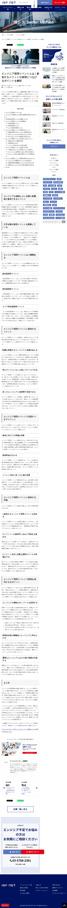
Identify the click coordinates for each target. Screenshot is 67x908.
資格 (60, 188)
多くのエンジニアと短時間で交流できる (19, 136)
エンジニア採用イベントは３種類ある (16, 121)
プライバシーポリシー (58, 893)
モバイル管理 (47, 208)
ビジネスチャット (48, 211)
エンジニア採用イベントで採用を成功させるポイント (20, 158)
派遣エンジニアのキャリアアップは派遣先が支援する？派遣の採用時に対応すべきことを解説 (58, 78)
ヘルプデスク (57, 198)
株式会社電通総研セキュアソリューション (58, 104)
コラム (54, 167)
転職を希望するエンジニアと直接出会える (20, 132)
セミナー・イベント (60, 8)
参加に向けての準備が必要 (15, 141)
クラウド (54, 172)
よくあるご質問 (24, 893)
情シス (46, 201)
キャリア (53, 201)
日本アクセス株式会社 (57, 123)
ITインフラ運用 (53, 169)
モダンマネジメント (49, 179)
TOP (3, 35)
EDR (45, 214)
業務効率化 (47, 205)
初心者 (55, 195)
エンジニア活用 (20, 35)
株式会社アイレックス (57, 116)
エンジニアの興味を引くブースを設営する (20, 160)
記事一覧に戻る (20, 809)
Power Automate (48, 218)
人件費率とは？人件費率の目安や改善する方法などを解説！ (58, 70)
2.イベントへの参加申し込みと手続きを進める (21, 151)
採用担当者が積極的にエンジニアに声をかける (21, 162)
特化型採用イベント (13, 125)
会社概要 (55, 890)
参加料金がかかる (13, 143)
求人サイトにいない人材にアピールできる (20, 134)
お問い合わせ (45, 2)
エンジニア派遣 (6, 87)
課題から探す (20, 8)
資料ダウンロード (34, 852)
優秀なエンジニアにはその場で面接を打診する (21, 165)
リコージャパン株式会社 (58, 109)
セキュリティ (54, 162)
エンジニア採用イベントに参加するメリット (18, 130)
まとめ (7, 167)
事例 (45, 192)
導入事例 (38, 7)
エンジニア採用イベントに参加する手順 (17, 147)
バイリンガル (47, 198)
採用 (11, 87)
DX (45, 185)
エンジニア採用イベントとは (14, 112)
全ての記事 (10, 35)
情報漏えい (47, 195)
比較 (54, 205)
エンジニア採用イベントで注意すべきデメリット (19, 138)
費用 (59, 179)
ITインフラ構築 (53, 160)
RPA (51, 192)
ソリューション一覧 (8, 8)
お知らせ (54, 158)
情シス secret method (42, 887)
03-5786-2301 (24, 2)
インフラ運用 (60, 218)
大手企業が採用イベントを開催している (17, 119)
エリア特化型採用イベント (15, 127)
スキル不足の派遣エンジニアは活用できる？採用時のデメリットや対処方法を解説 (58, 88)
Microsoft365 (58, 182)
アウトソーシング (59, 208)
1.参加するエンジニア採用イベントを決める (20, 149)
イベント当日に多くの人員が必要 (17, 145)
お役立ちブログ (48, 8)
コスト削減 (52, 185)
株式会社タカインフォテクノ (58, 130)
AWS (59, 185)
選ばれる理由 (30, 8)
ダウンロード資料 (59, 2)
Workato (46, 188)
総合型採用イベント (13, 123)
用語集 (51, 214)
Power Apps (60, 214)
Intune (54, 188)
